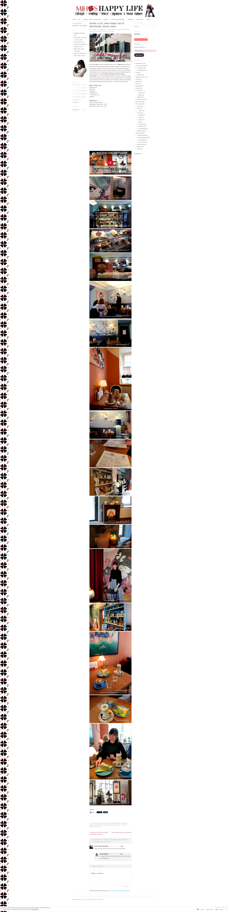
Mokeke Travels (141, 131)
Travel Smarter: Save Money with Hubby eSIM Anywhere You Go (80, 44)
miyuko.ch (91, 96)
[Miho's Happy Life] (114, 11)
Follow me (137, 44)
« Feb (73, 102)
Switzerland (91, 31)
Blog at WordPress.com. (77, 899)
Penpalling (138, 86)
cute (103, 823)
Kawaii (127, 29)
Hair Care (140, 92)
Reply (122, 846)
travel (96, 826)
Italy (139, 122)
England (140, 115)
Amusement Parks (141, 135)
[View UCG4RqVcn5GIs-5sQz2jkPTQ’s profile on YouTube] (139, 34)
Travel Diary (104, 31)
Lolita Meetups (140, 70)
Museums (139, 146)
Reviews (138, 88)
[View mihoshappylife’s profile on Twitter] (135, 34)
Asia (138, 108)
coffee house (99, 823)
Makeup (140, 95)
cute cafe (107, 823)
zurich (99, 826)
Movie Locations (141, 144)
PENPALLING (130, 19)
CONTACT (148, 19)
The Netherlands (142, 128)
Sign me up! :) (139, 55)
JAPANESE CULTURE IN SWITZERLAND (92, 19)
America (139, 106)
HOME (73, 19)
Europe (139, 113)
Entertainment (139, 63)
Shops (138, 149)
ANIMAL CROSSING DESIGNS (117, 19)
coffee (93, 823)
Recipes (139, 74)
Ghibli (119, 823)
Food (137, 72)
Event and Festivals (140, 65)
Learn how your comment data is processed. (119, 890)
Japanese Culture (122, 29)
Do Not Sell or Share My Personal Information (93, 899)
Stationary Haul (141, 99)
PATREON (139, 97)
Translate (84, 25)
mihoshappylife (102, 29)
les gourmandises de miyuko (110, 825)
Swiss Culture (139, 101)
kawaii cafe (100, 825)
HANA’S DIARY (139, 19)
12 (83, 90)
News (137, 83)
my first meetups (107, 70)
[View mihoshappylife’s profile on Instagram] (137, 34)
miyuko (119, 825)
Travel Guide (111, 31)
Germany (140, 119)
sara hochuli (124, 825)
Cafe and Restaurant (112, 29)
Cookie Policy (35, 909)
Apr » (77, 102)
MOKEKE (106, 19)
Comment (125, 886)
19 (83, 93)
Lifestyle (138, 81)
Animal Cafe (141, 140)
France (140, 117)
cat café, (96, 64)
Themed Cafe (98, 31)
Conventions (140, 68)
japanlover (91, 825)
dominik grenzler (113, 823)
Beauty (138, 90)
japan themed (124, 823)
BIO (79, 19)
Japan (140, 110)
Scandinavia (141, 124)
